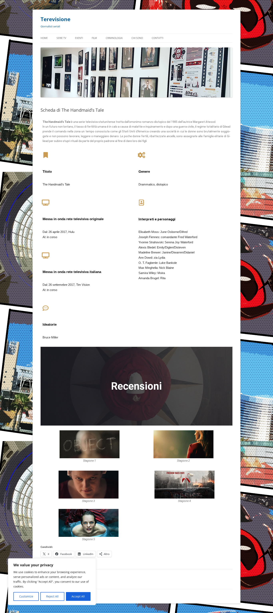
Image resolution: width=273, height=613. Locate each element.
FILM (94, 38)
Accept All (78, 596)
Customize (26, 596)
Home (44, 38)
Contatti (157, 38)
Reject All (52, 596)
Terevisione (55, 19)
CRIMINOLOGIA (114, 38)
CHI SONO (137, 38)
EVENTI (79, 38)
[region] (52, 581)
